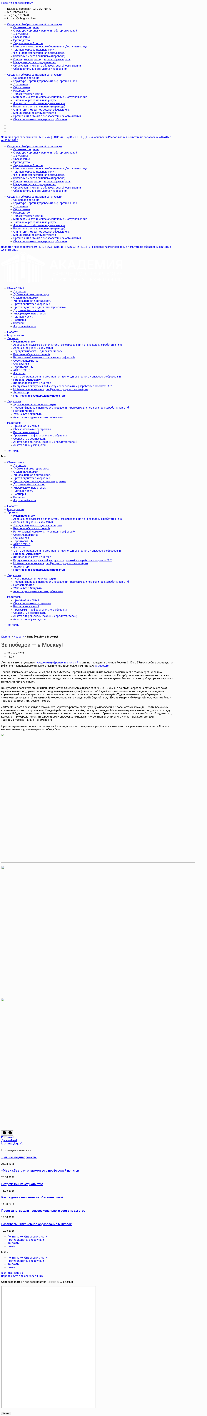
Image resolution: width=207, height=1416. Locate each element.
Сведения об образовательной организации (34, 24)
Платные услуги (23, 316)
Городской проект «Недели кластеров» (37, 351)
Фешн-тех (19, 373)
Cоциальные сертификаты (29, 438)
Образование (21, 36)
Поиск (11, 1246)
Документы (20, 33)
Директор (19, 291)
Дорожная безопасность (29, 310)
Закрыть (6, 1413)
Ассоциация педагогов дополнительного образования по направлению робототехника (67, 344)
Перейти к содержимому (17, 2)
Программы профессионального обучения (40, 435)
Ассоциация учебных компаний (33, 347)
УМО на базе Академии (27, 414)
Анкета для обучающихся (29, 445)
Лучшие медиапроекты (19, 1157)
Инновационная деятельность (32, 300)
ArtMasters (102, 665)
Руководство (21, 40)
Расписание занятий (26, 432)
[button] (87, 456)
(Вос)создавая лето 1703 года (32, 382)
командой (53, 1281)
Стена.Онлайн (21, 363)
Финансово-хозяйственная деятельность (39, 52)
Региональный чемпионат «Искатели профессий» (44, 357)
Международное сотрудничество (34, 62)
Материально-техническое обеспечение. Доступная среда (50, 46)
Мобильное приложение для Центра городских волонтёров (50, 389)
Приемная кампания (26, 425)
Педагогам (14, 401)
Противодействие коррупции (31, 304)
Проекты (12, 338)
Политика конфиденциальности (27, 1236)
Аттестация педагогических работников (38, 417)
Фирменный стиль (24, 326)
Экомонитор (21, 392)
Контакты (13, 450)
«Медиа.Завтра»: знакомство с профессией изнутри (40, 1170)
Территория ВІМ (23, 367)
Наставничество (23, 410)
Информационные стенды (30, 313)
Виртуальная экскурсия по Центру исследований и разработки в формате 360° (62, 386)
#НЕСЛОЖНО (21, 370)
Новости (12, 332)
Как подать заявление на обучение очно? (32, 1197)
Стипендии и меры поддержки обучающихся (41, 59)
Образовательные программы (32, 429)
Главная (6, 636)
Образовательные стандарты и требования (40, 68)
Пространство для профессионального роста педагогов (43, 1210)
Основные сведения (26, 27)
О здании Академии (25, 297)
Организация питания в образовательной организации (47, 65)
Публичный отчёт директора (31, 294)
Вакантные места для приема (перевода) (39, 56)
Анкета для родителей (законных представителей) (45, 441)
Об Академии (15, 288)
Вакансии (19, 323)
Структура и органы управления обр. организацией (45, 30)
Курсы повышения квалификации (34, 404)
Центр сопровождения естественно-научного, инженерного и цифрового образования (67, 376)
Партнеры (19, 319)
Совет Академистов (25, 360)
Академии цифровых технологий (57, 662)
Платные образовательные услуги (34, 49)
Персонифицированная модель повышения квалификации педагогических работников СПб (71, 407)
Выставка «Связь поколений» (31, 354)
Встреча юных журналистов (22, 1184)
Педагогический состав (28, 43)
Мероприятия (15, 335)
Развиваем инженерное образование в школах (36, 1224)
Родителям (14, 422)
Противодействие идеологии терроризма (39, 307)
